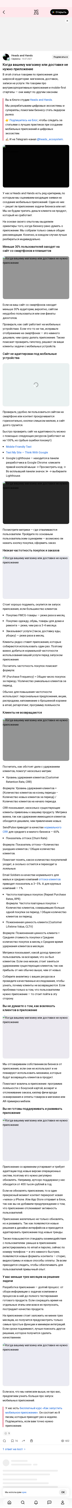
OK (63, 1492)
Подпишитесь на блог (24, 120)
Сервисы (16, 59)
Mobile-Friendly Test (18, 446)
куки (24, 1492)
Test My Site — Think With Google (27, 452)
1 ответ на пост (13, 1449)
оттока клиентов (50, 879)
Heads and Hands (22, 55)
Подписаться (61, 57)
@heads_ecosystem (50, 139)
